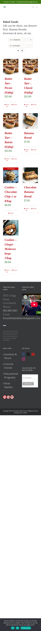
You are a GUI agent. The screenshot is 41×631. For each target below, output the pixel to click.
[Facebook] (23, 354)
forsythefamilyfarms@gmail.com (27, 2)
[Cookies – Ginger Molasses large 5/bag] (10, 228)
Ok (13, 628)
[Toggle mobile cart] (33, 7)
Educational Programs (11, 375)
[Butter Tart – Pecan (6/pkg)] (10, 66)
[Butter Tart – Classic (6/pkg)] (30, 66)
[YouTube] (33, 354)
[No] (39, 625)
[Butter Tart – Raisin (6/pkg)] (10, 121)
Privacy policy (25, 628)
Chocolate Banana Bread (30, 192)
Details (15, 104)
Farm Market (8, 385)
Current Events (8, 365)
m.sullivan (24, 412)
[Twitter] (28, 354)
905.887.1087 (10, 310)
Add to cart (8, 105)
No (18, 628)
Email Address (26, 378)
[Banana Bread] (30, 121)
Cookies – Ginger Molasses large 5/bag (11, 249)
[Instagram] (23, 359)
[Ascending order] (31, 40)
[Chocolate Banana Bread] (30, 175)
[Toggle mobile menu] (37, 7)
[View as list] (22, 51)
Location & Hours (10, 356)
